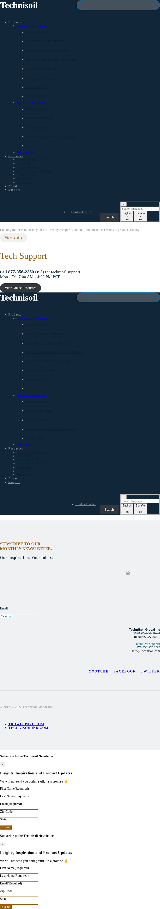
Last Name (14, 796)
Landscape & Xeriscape (32, 25)
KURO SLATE (34, 145)
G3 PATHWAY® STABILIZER (45, 41)
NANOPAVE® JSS (37, 127)
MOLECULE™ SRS (38, 109)
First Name (14, 788)
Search (103, 207)
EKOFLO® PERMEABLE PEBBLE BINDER (54, 59)
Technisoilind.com (28, 727)
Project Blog (25, 163)
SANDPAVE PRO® (37, 32)
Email (4, 608)
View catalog (13, 237)
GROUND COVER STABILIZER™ (48, 69)
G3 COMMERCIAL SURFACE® (46, 50)
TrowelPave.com (26, 724)
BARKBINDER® (36, 87)
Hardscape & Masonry (31, 102)
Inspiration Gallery (29, 167)
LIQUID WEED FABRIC (41, 78)
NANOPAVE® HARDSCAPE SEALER (50, 136)
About (13, 186)
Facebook (125, 671)
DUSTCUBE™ (35, 96)
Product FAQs (26, 174)
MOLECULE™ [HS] (38, 118)
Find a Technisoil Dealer (33, 159)
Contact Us (24, 178)
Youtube (99, 671)
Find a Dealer (81, 212)
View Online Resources (20, 288)
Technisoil (19, 5)
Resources (15, 156)
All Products (25, 152)
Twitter (150, 671)
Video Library (26, 182)
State (3, 819)
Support (14, 189)
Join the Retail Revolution (34, 171)
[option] (127, 216)
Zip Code (6, 811)
